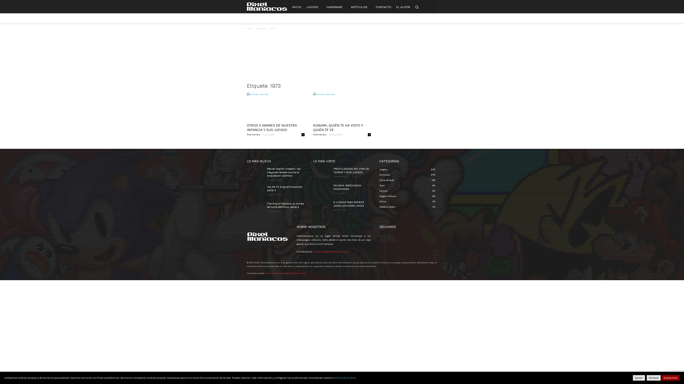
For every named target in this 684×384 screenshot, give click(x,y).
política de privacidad (275, 273)
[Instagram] (433, 18)
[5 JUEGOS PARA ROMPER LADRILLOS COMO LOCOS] (321, 206)
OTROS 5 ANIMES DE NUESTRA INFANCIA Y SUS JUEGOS (272, 127)
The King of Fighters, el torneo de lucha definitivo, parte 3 (285, 205)
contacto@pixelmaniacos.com (331, 251)
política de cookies (297, 273)
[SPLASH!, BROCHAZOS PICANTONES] (321, 190)
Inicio (250, 28)
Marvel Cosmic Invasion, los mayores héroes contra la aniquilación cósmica (283, 172)
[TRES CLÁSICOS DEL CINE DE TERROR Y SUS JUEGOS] (321, 173)
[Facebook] (423, 18)
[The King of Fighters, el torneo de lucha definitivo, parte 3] (255, 208)
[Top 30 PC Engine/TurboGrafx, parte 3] (255, 191)
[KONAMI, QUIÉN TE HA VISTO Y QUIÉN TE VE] (342, 106)
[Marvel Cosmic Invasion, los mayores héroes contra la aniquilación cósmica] (255, 173)
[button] (417, 7)
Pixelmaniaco (253, 134)
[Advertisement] (342, 57)
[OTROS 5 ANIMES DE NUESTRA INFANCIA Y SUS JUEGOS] (276, 106)
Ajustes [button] (639, 378)
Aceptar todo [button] (670, 378)
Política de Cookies (344, 377)
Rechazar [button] (654, 378)
